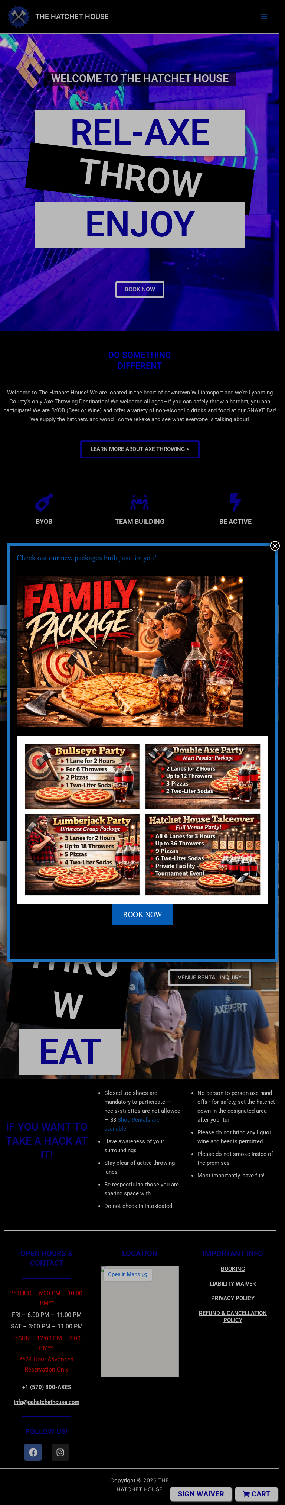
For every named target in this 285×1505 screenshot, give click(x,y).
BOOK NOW (142, 914)
